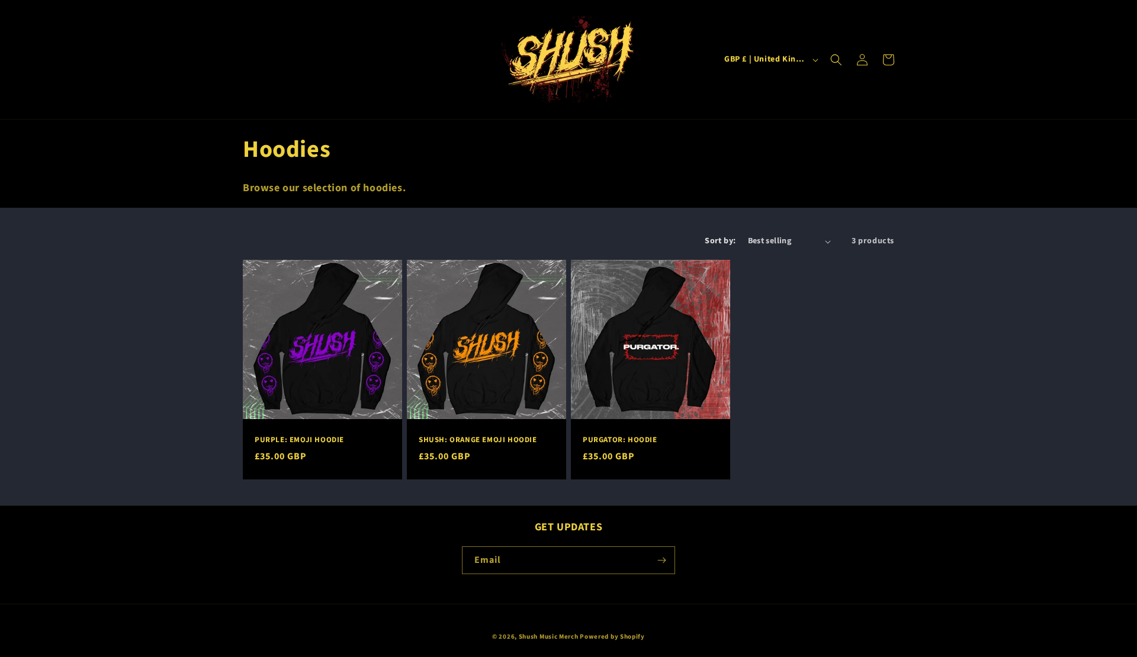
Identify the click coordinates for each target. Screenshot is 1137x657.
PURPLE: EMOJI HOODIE (299, 440)
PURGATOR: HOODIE (620, 440)
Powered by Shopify (612, 636)
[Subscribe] (661, 560)
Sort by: (720, 241)
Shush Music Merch (549, 636)
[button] (836, 60)
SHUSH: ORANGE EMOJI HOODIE (478, 440)
